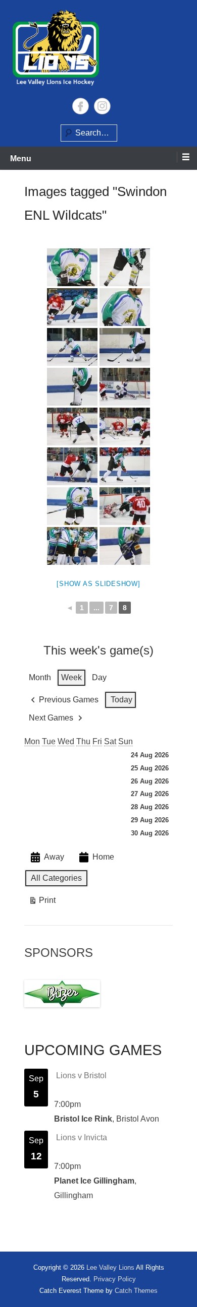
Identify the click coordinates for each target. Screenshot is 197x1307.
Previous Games (68, 699)
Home (103, 857)
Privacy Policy (114, 1279)
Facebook (80, 106)
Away (54, 857)
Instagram (102, 106)
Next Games (51, 717)
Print (42, 902)
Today (121, 699)
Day (99, 677)
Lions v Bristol (81, 1075)
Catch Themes (136, 1290)
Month (40, 677)
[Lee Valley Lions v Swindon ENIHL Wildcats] (72, 267)
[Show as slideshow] (98, 583)
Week (71, 677)
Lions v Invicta (81, 1137)
